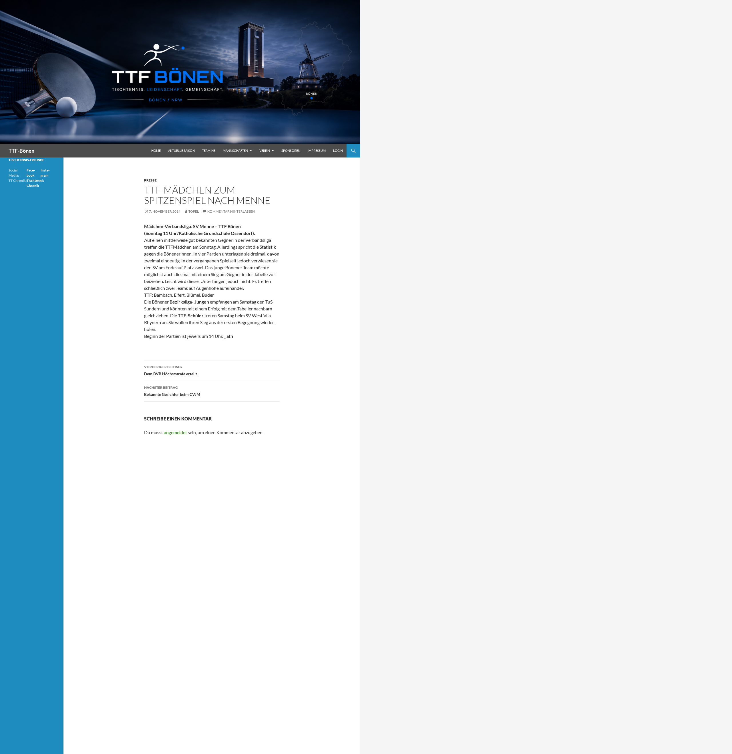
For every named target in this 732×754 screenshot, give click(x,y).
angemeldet (175, 432)
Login (338, 150)
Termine (208, 150)
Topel (193, 211)
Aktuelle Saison (181, 150)
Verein (264, 150)
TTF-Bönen (21, 150)
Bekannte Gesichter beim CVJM (172, 391)
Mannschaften (235, 150)
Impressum (317, 150)
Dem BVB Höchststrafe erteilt (170, 370)
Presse (150, 180)
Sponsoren (290, 150)
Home (156, 150)
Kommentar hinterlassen (231, 211)
